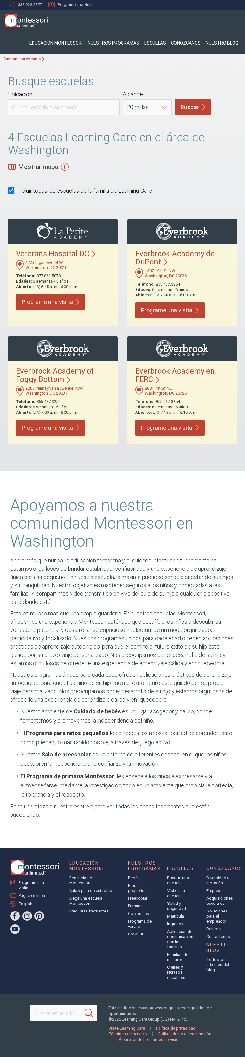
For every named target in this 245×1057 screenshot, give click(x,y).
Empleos (214, 890)
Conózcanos (186, 43)
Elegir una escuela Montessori (85, 901)
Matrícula (175, 916)
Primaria (135, 906)
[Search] (89, 1013)
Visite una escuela (176, 893)
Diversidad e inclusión (217, 880)
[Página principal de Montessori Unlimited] (34, 867)
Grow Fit (135, 934)
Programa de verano (140, 924)
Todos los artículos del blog (217, 964)
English (25, 903)
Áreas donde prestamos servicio (149, 1039)
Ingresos (175, 923)
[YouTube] (15, 929)
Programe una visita (76, 4)
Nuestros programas (113, 43)
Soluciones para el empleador (216, 916)
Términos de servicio (127, 1033)
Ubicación (20, 94)
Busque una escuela (22, 58)
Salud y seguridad (176, 906)
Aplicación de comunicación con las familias (180, 939)
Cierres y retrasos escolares (176, 972)
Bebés (134, 877)
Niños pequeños (137, 888)
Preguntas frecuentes (88, 911)
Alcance (133, 94)
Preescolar (137, 898)
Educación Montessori (56, 43)
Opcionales (138, 913)
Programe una (47, 302)
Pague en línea (32, 895)
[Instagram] (27, 916)
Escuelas (155, 43)
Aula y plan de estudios (90, 890)
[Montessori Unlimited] (24, 21)
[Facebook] (15, 916)
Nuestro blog (222, 43)
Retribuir (214, 929)
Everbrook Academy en (175, 375)
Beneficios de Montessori (81, 880)
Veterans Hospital (52, 253)
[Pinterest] (39, 916)
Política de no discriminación (184, 1033)
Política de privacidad (176, 1028)
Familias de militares (177, 957)
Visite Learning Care (126, 1028)
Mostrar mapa (38, 167)
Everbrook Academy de (175, 257)
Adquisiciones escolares (219, 901)
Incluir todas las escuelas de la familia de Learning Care (84, 190)
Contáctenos (218, 936)
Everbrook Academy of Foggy (55, 375)
